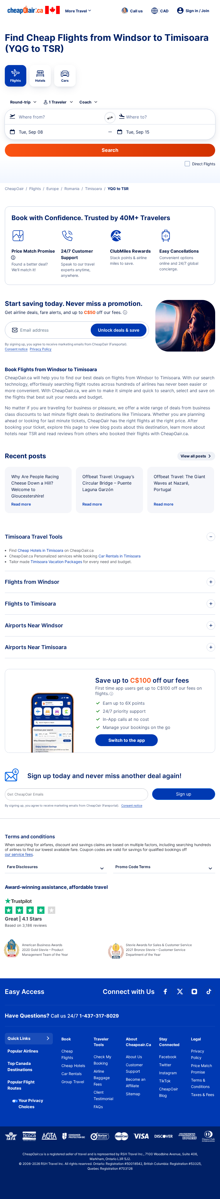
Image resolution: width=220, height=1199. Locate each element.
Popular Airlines (23, 1051)
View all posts (193, 456)
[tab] (15, 76)
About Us (134, 1056)
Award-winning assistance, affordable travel (56, 887)
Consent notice (16, 349)
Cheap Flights (67, 1054)
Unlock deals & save (118, 330)
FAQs (98, 1106)
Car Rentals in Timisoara (119, 556)
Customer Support (134, 1067)
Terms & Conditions (200, 1083)
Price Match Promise (201, 1068)
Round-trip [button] (20, 102)
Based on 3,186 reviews (26, 922)
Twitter (165, 1064)
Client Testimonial (103, 1095)
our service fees (19, 854)
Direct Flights (203, 164)
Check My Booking (102, 1059)
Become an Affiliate (135, 1082)
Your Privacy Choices (31, 1103)
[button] (132, 10)
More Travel (76, 11)
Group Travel (72, 1081)
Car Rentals (71, 1073)
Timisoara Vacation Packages (56, 561)
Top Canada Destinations (20, 1066)
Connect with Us (129, 992)
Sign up (183, 794)
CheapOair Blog (168, 1092)
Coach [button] (85, 102)
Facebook (168, 1056)
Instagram (168, 1073)
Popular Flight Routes (21, 1085)
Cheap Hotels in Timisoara (40, 550)
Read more (21, 504)
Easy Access (24, 992)
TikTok (165, 1081)
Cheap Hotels (73, 1065)
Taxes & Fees (202, 1094)
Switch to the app (126, 740)
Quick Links (19, 1038)
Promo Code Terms (133, 866)
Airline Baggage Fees (102, 1077)
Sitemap (133, 1093)
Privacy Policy (41, 349)
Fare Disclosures (22, 866)
